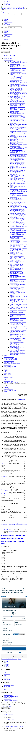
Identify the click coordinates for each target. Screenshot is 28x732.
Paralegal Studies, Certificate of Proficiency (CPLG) (17, 290)
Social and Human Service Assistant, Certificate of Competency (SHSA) (18, 329)
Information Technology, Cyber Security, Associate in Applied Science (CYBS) (17, 220)
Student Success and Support (10, 358)
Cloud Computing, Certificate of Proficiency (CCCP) (17, 110)
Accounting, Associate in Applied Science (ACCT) (17, 66)
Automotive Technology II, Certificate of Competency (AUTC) (18, 89)
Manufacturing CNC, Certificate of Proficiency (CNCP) (18, 251)
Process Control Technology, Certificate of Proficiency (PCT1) (17, 313)
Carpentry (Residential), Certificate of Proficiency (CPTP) (18, 99)
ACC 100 (3, 489)
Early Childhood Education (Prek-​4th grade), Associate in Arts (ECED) (18, 148)
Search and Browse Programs (14, 61)
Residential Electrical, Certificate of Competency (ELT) (18, 318)
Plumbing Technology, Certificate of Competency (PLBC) (18, 308)
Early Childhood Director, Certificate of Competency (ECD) (18, 145)
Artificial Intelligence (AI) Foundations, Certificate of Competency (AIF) (16, 80)
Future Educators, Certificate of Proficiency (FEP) (17, 176)
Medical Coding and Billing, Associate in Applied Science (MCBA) (16, 266)
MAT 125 (11, 531)
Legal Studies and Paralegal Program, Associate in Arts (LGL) (18, 244)
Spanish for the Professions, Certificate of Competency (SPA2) (18, 337)
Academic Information (9, 361)
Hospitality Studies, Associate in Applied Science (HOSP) (17, 204)
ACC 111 (6, 490)
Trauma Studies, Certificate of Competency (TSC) (17, 348)
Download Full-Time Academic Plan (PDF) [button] (14, 726)
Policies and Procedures (9, 375)
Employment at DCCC (9, 685)
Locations (6, 369)
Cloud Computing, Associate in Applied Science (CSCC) (17, 105)
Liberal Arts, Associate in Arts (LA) (18, 246)
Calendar (6, 687)
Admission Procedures (9, 357)
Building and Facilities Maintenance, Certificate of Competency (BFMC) (18, 91)
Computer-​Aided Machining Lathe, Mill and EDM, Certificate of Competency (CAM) (18, 128)
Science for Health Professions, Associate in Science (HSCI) (17, 324)
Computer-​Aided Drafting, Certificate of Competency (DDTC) (18, 125)
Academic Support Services (10, 359)
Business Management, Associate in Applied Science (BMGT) (18, 97)
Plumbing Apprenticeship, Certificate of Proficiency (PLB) (18, 305)
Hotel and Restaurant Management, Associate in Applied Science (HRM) (18, 207)
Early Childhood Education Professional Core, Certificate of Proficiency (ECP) (17, 151)
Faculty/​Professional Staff (10, 366)
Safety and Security (8, 695)
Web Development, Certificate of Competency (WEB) (17, 351)
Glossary (6, 370)
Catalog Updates (7, 373)
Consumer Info (7, 699)
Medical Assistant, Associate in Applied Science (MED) (17, 257)
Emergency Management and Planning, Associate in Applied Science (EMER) (17, 159)
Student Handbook (8, 22)
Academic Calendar (8, 367)
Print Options (7, 24)
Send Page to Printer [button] (8, 714)
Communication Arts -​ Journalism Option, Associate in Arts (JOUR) (17, 117)
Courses (5, 20)
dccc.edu (3, 12)
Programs (6, 19)
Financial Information (9, 362)
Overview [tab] (6, 387)
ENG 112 (3, 493)
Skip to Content (7, 1)
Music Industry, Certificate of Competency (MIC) (16, 274)
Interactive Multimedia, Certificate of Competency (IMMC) (18, 242)
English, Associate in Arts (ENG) (17, 170)
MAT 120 (6, 529)
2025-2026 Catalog (8, 55)
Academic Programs (8, 60)
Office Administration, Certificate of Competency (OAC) (18, 285)
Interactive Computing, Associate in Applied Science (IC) (18, 239)
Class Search (7, 679)
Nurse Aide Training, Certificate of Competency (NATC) (18, 279)
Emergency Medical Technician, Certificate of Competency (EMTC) (18, 162)
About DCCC (7, 674)
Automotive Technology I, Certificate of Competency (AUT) (18, 86)
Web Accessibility (8, 697)
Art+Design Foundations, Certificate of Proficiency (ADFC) (18, 76)
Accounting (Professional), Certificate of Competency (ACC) (18, 63)
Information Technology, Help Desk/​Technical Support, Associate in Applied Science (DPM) (18, 228)
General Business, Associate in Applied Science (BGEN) (17, 179)
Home (5, 379)
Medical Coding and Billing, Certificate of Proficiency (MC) (17, 269)
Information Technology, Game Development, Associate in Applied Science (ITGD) (18, 224)
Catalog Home (7, 4)
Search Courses (7, 374)
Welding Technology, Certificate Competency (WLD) (17, 353)
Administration (7, 365)
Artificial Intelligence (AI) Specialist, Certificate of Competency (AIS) (18, 83)
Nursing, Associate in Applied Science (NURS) (17, 282)
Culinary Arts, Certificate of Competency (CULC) (16, 140)
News (5, 675)
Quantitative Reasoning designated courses (14, 524)
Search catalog (4, 13)
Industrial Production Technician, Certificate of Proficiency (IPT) (17, 212)
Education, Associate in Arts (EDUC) (18, 154)
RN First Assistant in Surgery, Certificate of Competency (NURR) (18, 321)
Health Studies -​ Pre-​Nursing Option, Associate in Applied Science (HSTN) (18, 193)
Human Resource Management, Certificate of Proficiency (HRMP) (18, 209)
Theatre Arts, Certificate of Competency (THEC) (16, 345)
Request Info (7, 686)
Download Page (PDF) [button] (9, 719)
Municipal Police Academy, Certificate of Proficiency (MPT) (17, 271)
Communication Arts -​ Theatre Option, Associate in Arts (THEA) (18, 119)
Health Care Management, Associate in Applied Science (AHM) (18, 189)
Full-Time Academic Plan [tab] (10, 390)
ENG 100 (3, 463)
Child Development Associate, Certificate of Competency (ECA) (17, 102)
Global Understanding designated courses (13, 535)
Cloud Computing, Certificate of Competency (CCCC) (17, 107)
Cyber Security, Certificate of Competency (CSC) (16, 142)
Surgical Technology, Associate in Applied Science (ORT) (18, 340)
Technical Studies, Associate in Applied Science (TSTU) (17, 343)
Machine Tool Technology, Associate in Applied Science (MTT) (18, 248)
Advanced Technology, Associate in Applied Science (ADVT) (18, 71)
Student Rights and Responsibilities (12, 363)
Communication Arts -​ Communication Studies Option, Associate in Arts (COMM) (17, 114)
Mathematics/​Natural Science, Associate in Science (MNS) (17, 254)
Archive (5, 23)
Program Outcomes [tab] (8, 389)
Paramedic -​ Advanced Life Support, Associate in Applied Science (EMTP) (18, 294)
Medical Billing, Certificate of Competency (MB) (17, 262)
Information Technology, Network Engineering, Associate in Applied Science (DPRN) (18, 232)
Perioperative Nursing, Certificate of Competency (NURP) (18, 300)
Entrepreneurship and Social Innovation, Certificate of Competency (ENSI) (16, 173)
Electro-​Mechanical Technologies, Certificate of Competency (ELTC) (18, 156)
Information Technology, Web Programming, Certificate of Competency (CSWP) (17, 236)
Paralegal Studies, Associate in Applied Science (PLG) (17, 287)
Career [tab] (5, 391)
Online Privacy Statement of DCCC (12, 700)
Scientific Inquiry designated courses (12, 538)
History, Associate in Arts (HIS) (17, 202)
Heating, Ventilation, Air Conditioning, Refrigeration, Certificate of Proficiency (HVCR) (18, 200)
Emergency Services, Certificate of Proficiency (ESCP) (18, 165)
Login (5, 689)
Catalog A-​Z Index (8, 377)
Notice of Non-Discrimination (11, 696)
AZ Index (6, 3)
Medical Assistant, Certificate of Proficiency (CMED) (17, 259)
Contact (5, 676)
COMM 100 (4, 476)
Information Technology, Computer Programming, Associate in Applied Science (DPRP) (18, 216)
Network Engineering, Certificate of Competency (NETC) (18, 277)
